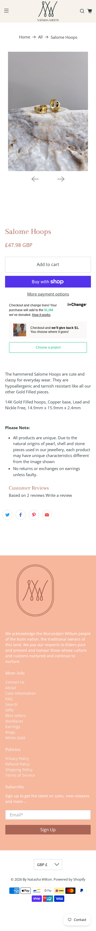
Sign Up (48, 830)
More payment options (48, 294)
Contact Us (15, 682)
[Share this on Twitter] (7, 515)
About (10, 687)
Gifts (9, 709)
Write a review (59, 495)
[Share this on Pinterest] (34, 515)
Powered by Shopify (69, 879)
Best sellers (15, 715)
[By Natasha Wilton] (48, 11)
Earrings (12, 726)
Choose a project (48, 347)
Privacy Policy (17, 758)
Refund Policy (17, 764)
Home (24, 37)
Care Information (20, 693)
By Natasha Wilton (37, 879)
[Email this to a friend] (47, 515)
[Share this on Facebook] (20, 515)
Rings (10, 732)
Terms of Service (20, 775)
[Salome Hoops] (48, 111)
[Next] (61, 179)
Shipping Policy (19, 769)
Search (11, 704)
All (40, 37)
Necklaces (14, 721)
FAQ (9, 698)
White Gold (15, 737)
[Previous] (35, 179)
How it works (41, 315)
